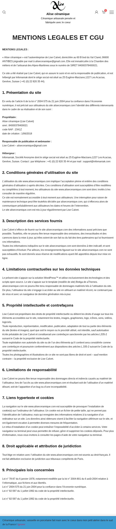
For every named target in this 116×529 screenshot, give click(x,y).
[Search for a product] (4, 12)
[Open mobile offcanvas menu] (112, 12)
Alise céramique (58, 14)
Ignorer (21, 524)
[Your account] (96, 12)
